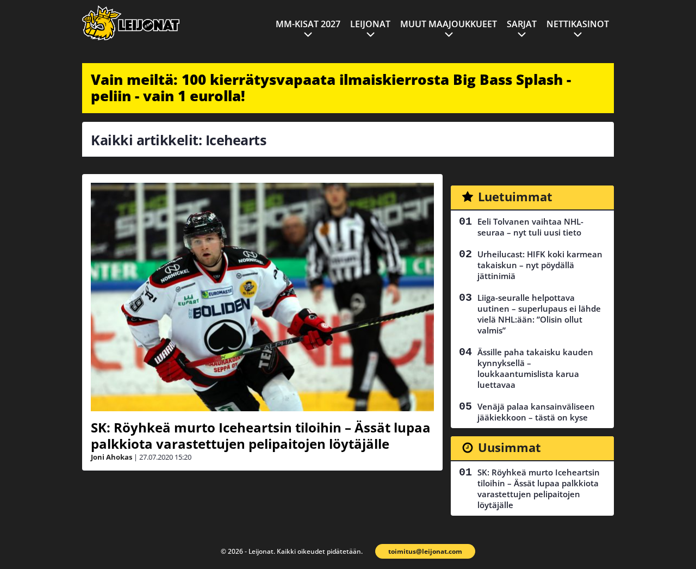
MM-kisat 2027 (308, 24)
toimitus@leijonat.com (425, 551)
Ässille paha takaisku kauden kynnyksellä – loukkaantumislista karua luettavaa (535, 368)
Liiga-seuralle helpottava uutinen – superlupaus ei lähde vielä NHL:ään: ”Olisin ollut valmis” (539, 314)
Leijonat (370, 24)
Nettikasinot (577, 24)
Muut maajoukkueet (448, 24)
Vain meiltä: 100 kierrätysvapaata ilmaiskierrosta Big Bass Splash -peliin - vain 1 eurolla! (331, 88)
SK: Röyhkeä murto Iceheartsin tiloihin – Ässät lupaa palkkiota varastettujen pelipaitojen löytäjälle (261, 435)
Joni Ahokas (111, 457)
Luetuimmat (515, 196)
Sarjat (522, 24)
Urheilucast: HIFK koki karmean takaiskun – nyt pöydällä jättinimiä (539, 265)
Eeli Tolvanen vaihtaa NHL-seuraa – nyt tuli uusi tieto (530, 227)
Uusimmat (509, 447)
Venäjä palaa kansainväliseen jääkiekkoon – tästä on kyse (536, 412)
